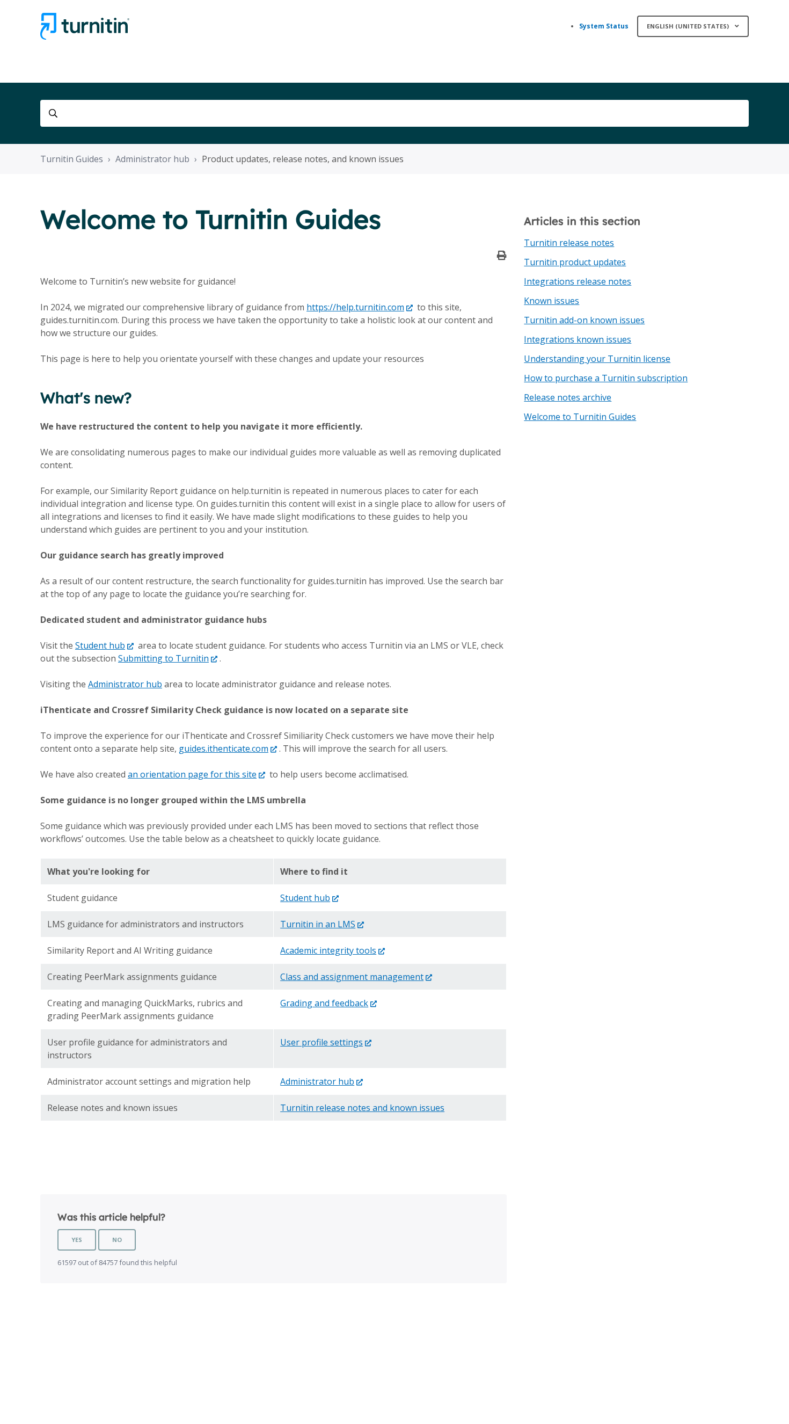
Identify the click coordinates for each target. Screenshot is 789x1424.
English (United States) (688, 26)
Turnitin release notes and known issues (362, 1108)
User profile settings (321, 1042)
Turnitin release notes (569, 243)
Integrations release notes (577, 281)
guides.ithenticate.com (223, 748)
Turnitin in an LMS (317, 924)
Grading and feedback (324, 1003)
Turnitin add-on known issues (584, 320)
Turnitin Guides (71, 159)
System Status (604, 26)
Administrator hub (152, 159)
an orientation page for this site (192, 774)
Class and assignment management (351, 977)
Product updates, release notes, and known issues (303, 159)
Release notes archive (567, 397)
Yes (76, 1240)
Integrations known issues (577, 339)
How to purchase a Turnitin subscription (606, 378)
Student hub (100, 645)
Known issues (551, 301)
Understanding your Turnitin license (597, 359)
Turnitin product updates (575, 262)
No (117, 1240)
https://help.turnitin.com (355, 307)
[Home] (84, 26)
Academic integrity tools (328, 950)
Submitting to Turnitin (163, 658)
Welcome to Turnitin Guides (580, 417)
